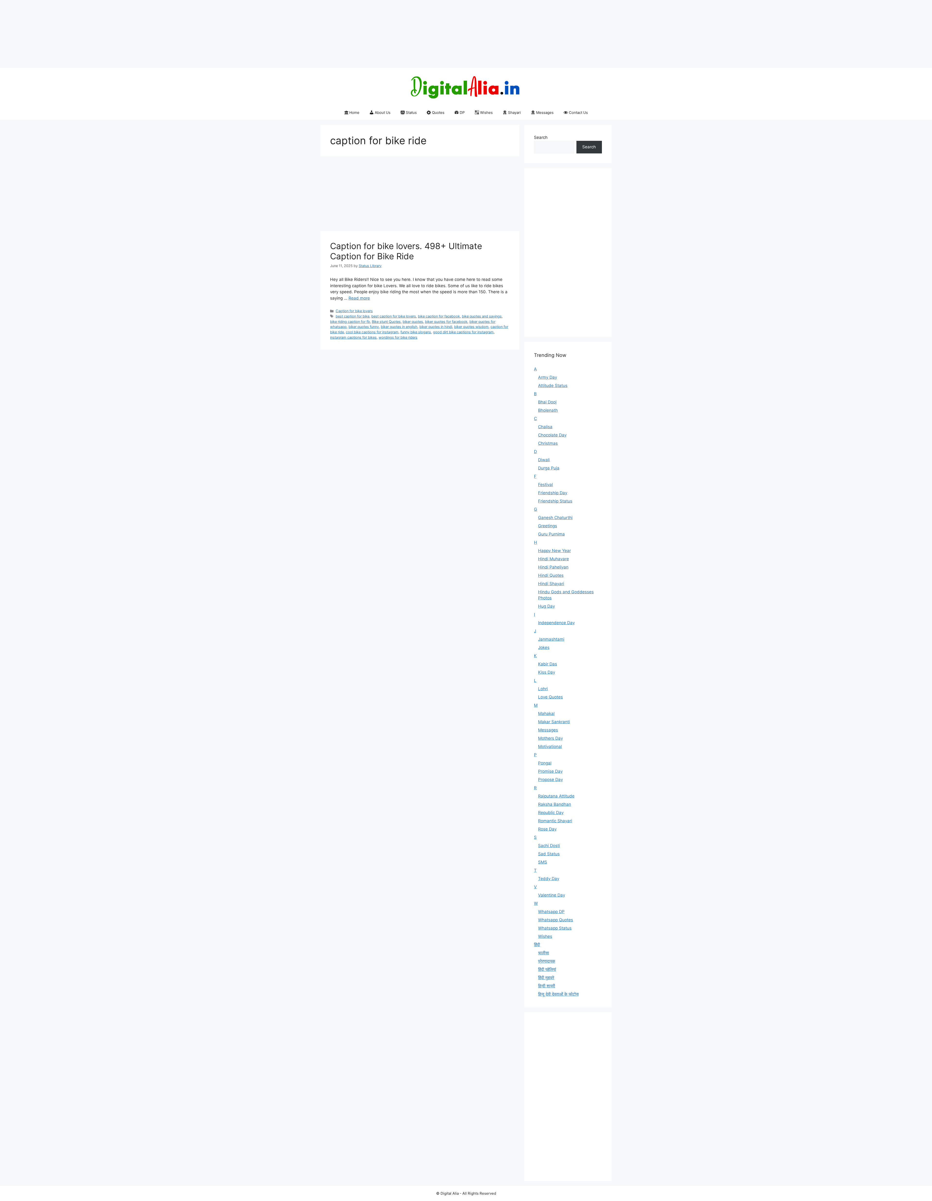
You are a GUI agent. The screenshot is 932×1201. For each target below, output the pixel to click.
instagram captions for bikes (353, 337)
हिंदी (537, 944)
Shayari (514, 112)
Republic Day (551, 812)
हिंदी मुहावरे (546, 977)
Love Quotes (550, 697)
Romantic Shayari (555, 820)
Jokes (543, 647)
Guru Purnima (551, 534)
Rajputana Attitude (556, 796)
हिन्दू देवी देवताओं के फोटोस (558, 994)
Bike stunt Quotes (386, 321)
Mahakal (546, 713)
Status (411, 112)
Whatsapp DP (551, 911)
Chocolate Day (552, 435)
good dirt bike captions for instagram (463, 332)
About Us (383, 112)
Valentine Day (551, 895)
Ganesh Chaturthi (555, 517)
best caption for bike (352, 316)
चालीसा (543, 952)
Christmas (548, 443)
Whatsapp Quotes (555, 919)
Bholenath (548, 410)
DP (462, 112)
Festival (545, 484)
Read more (359, 298)
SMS (542, 862)
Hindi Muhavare (553, 558)
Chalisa (545, 426)
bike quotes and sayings (482, 316)
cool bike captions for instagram (372, 332)
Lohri (543, 688)
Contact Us (578, 112)
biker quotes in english (399, 327)
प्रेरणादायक (546, 961)
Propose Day (550, 779)
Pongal (544, 763)
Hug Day (546, 606)
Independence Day (556, 622)
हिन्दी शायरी (546, 985)
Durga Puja (548, 468)
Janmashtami (551, 639)
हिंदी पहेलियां (547, 969)
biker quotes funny (364, 327)
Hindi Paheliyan (553, 567)
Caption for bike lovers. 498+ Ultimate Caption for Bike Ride (406, 251)
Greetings (547, 525)
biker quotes (413, 321)
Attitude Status (552, 385)
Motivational (550, 746)
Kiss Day (546, 672)
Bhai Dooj (547, 402)
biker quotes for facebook (446, 321)
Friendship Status (555, 501)
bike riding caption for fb (350, 321)
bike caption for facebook (439, 316)
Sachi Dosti (549, 845)
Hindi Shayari (551, 583)
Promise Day (550, 771)
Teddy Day (548, 878)
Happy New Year (554, 550)
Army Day (547, 377)
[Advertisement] (145, 34)
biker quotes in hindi (435, 327)
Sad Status (549, 853)
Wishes (486, 112)
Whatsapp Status (555, 928)
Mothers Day (550, 738)
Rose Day (547, 829)
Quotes (438, 112)
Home (354, 112)
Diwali (544, 459)
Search (541, 137)
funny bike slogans (415, 332)
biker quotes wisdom (471, 327)
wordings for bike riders (398, 337)
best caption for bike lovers (393, 316)
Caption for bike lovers (354, 311)
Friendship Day (552, 492)
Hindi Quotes (551, 575)
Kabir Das (547, 664)
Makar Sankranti (554, 721)
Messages (545, 112)
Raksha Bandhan (554, 804)
